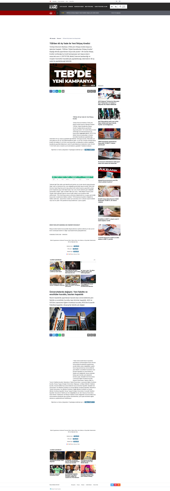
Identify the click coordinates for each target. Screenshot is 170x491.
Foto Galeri (63, 6)
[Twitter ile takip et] (112, 485)
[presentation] (54, 13)
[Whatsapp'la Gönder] (60, 91)
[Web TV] (116, 1)
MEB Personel (89, 6)
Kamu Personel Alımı (101, 6)
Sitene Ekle (71, 1)
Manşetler (54, 1)
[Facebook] (51, 91)
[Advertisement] (85, 26)
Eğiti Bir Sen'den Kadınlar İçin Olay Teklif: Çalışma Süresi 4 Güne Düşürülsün (84, 13)
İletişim (82, 484)
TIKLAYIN (76, 246)
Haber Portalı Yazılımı (56, 489)
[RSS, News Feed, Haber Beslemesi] (118, 485)
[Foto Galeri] (119, 1)
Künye (78, 484)
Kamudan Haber (79, 6)
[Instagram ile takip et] (115, 485)
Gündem (70, 6)
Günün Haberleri (61, 1)
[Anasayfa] (50, 1)
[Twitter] (54, 91)
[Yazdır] (63, 91)
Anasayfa (73, 484)
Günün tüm (115, 13)
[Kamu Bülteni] (53, 7)
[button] (88, 91)
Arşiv (67, 1)
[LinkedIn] (57, 91)
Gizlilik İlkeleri (89, 484)
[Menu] (112, 6)
